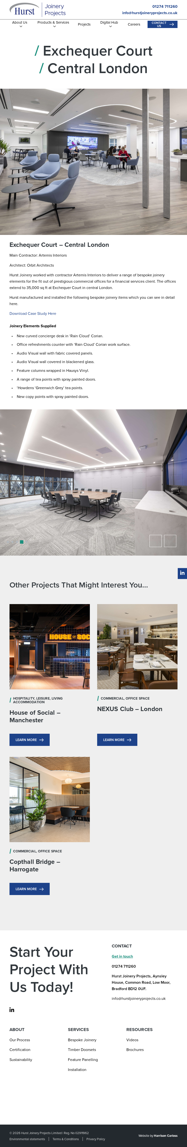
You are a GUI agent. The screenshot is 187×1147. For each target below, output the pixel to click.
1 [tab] (9, 543)
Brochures (135, 1049)
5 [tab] (28, 543)
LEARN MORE (26, 739)
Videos (132, 1040)
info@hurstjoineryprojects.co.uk (150, 13)
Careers (134, 24)
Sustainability (20, 1059)
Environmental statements (27, 1139)
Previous (156, 541)
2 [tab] (14, 543)
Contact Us (159, 24)
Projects (84, 24)
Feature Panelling (83, 1059)
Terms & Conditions (66, 1139)
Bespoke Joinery (82, 1040)
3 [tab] (18, 543)
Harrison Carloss (166, 1135)
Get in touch (122, 956)
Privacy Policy (95, 1139)
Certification (19, 1049)
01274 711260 (165, 6)
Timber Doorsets (82, 1049)
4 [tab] (23, 543)
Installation (77, 1069)
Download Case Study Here (32, 313)
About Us (19, 23)
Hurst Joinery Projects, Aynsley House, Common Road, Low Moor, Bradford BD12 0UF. (141, 982)
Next (170, 541)
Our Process (19, 1040)
